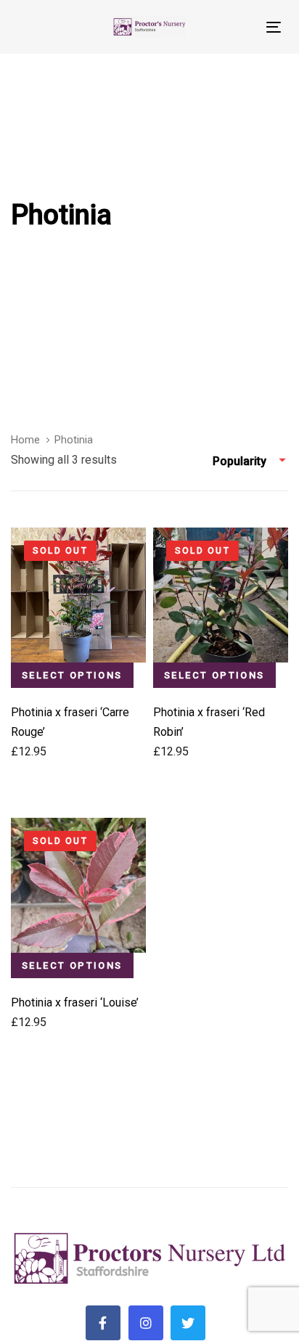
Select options (72, 675)
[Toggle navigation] (237, 27)
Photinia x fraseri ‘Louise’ (75, 1002)
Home (25, 439)
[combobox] (250, 461)
